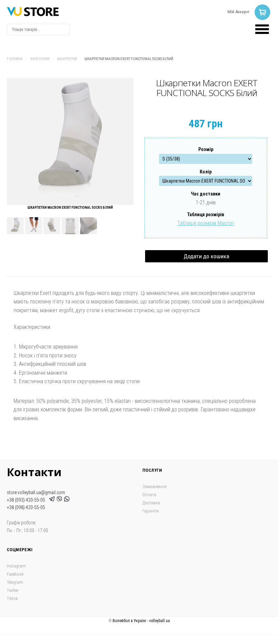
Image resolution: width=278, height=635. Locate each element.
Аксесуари (39, 59)
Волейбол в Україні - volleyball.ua (141, 620)
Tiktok (12, 598)
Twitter (13, 590)
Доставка (151, 502)
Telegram (15, 582)
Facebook (15, 574)
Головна (15, 59)
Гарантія (150, 510)
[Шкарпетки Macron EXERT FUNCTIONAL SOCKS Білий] (70, 141)
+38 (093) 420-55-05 (27, 500)
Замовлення (154, 486)
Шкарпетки (67, 59)
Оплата (149, 494)
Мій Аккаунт (238, 11)
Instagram (16, 565)
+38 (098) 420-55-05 (26, 507)
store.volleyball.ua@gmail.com (36, 492)
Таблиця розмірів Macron (205, 223)
